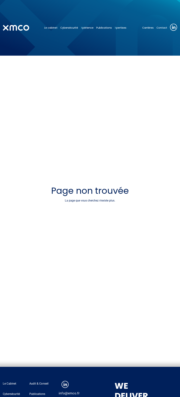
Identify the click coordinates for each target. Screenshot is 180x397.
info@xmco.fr (69, 393)
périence (87, 27)
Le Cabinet (9, 383)
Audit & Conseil (39, 383)
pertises (120, 27)
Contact (161, 27)
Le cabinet (50, 27)
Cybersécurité (69, 27)
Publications (104, 27)
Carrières (148, 27)
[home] (21, 27)
